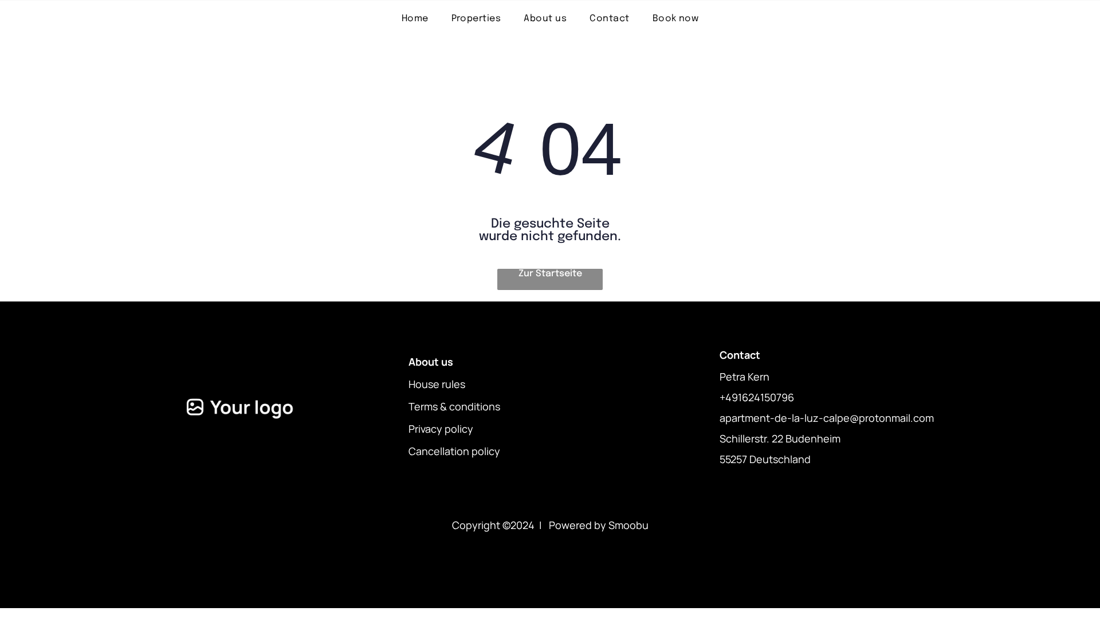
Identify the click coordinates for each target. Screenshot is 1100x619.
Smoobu (628, 525)
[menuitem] (415, 18)
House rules (436, 384)
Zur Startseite (550, 274)
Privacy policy (440, 429)
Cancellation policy (454, 451)
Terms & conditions (454, 406)
